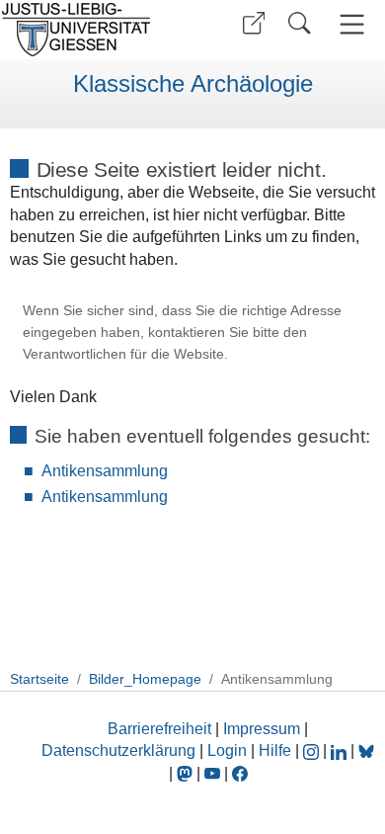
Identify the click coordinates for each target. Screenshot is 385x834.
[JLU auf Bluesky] (366, 750)
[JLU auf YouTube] (212, 773)
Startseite (39, 679)
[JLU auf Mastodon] (186, 773)
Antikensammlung (104, 470)
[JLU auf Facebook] (240, 773)
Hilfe (275, 750)
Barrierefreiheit (159, 728)
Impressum (261, 728)
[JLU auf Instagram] (313, 750)
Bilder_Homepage (145, 679)
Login (229, 750)
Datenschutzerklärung (118, 750)
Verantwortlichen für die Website (123, 354)
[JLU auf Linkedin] (340, 750)
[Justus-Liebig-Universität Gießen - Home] (94, 29)
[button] (254, 23)
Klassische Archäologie (193, 84)
